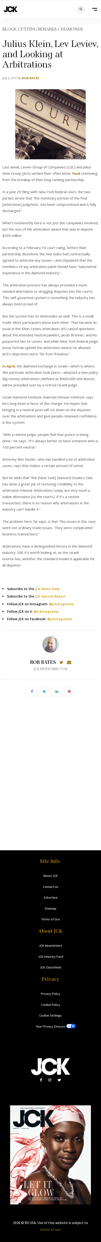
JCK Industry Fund (50, 956)
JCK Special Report (50, 596)
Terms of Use (50, 919)
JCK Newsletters (50, 945)
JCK (10, 9)
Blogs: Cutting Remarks (29, 29)
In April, (9, 366)
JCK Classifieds (50, 967)
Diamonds (72, 29)
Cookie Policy (50, 1005)
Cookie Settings (50, 1015)
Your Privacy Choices (50, 1026)
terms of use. (50, 1229)
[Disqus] (50, 766)
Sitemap (50, 908)
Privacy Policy (50, 994)
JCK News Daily (47, 589)
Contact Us (50, 887)
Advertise (51, 897)
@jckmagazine (61, 604)
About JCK (50, 876)
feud (76, 173)
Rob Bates (30, 78)
